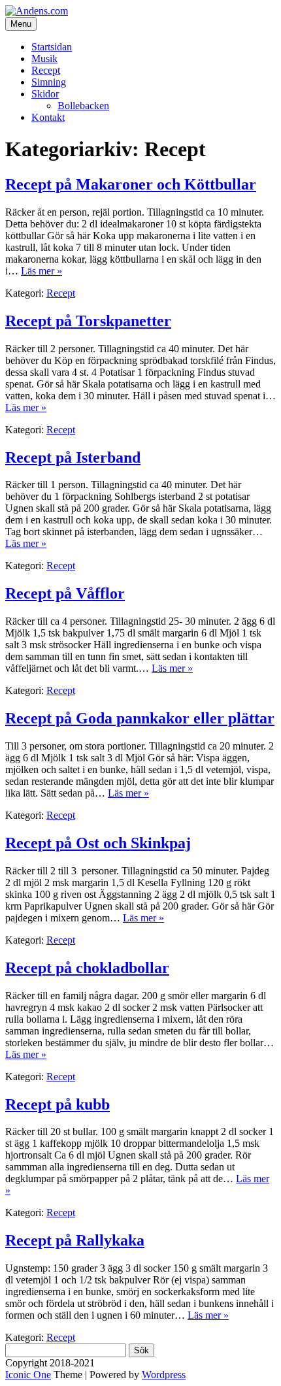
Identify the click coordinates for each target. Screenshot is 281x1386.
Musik (44, 58)
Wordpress (164, 1374)
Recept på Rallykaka (74, 1240)
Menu (20, 24)
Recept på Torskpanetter (88, 320)
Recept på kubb (57, 1104)
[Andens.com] (36, 10)
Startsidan (51, 46)
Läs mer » (41, 270)
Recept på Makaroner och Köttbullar (130, 184)
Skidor (45, 93)
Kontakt (48, 117)
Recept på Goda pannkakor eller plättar (139, 718)
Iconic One (28, 1374)
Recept (45, 70)
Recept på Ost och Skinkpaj (98, 842)
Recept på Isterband (72, 457)
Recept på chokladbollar (87, 967)
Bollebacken (83, 105)
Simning (48, 82)
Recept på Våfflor (65, 593)
